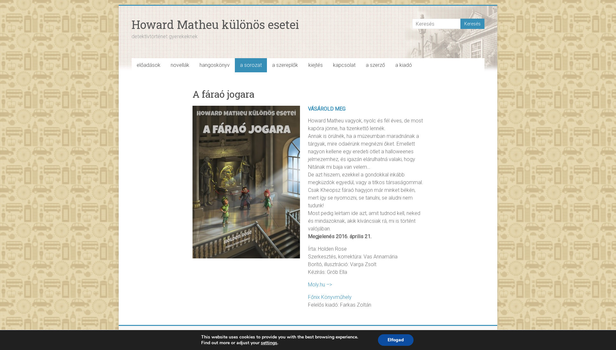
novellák (180, 65)
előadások (148, 65)
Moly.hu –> (320, 285)
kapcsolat (344, 65)
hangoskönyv (215, 65)
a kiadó (403, 65)
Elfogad (396, 340)
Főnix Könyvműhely (330, 297)
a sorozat (251, 65)
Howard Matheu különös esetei (215, 24)
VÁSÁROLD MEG (327, 109)
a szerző (375, 65)
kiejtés (315, 65)
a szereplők (285, 65)
